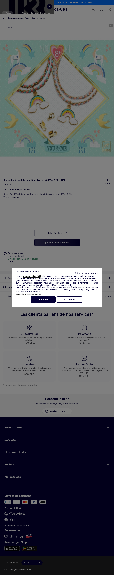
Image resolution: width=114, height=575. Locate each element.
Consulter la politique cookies (28, 294)
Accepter (43, 299)
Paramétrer (69, 299)
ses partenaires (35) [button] (31, 276)
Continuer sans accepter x (27, 271)
